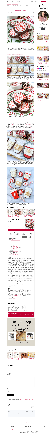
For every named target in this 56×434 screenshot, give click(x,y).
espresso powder (13, 289)
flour (12, 239)
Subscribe (36, 1)
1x (30, 236)
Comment (9, 376)
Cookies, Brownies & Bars (15, 4)
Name (8, 388)
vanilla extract (15, 246)
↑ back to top (28, 422)
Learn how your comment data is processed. (26, 399)
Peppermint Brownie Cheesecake (18, 54)
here (27, 44)
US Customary (25, 236)
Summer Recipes (24, 1)
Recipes (10, 4)
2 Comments (15, 7)
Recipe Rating (9, 373)
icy (14, 429)
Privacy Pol (12, 429)
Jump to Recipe (18, 10)
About (29, 1)
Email (8, 391)
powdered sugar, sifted (14, 254)
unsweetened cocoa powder (15, 240)
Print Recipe (24, 10)
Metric (28, 236)
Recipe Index (18, 1)
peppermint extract (16, 248)
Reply (32, 407)
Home (8, 4)
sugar (11, 244)
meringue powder (15, 251)
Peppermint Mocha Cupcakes (27, 53)
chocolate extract (15, 247)
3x (33, 236)
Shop (32, 1)
